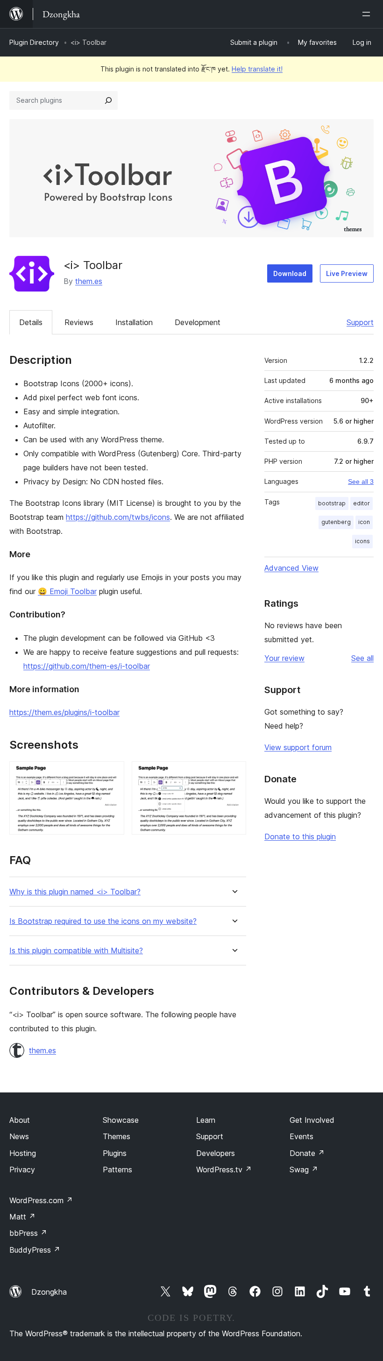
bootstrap (332, 503)
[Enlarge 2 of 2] (233, 774)
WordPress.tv (224, 1169)
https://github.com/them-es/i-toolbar (86, 666)
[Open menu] (368, 14)
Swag (304, 1169)
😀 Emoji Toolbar (67, 591)
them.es (88, 281)
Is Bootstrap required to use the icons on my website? (103, 921)
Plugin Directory (34, 42)
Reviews (78, 322)
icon (364, 521)
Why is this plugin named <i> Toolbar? (75, 891)
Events (301, 1136)
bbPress (28, 1233)
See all (362, 658)
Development (197, 322)
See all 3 (361, 481)
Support (360, 322)
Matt (22, 1216)
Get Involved (312, 1120)
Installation (134, 322)
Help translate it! (257, 69)
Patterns (117, 1169)
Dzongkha (49, 1292)
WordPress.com (41, 1200)
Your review (284, 658)
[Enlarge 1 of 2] (111, 774)
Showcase (121, 1120)
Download (289, 273)
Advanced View (291, 568)
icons (362, 541)
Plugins (115, 1153)
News (19, 1136)
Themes (116, 1136)
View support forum (298, 747)
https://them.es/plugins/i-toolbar (64, 712)
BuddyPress (34, 1250)
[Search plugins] (108, 100)
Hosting (22, 1153)
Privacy (22, 1169)
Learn (205, 1120)
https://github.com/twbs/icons (118, 517)
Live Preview (347, 273)
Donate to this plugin (300, 836)
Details (31, 322)
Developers (215, 1153)
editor (361, 503)
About (19, 1120)
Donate (307, 1153)
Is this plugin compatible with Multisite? (76, 950)
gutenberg (336, 521)
